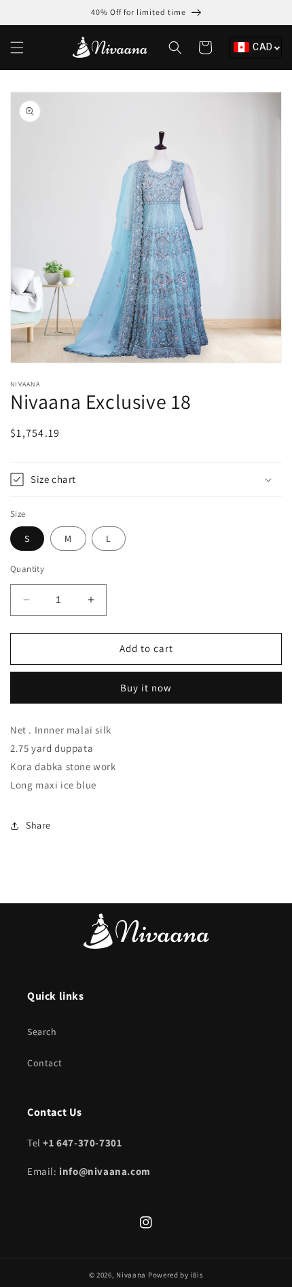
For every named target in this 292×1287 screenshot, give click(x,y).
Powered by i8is (176, 1275)
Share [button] (38, 825)
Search (42, 1032)
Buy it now (146, 687)
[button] (17, 47)
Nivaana (131, 1275)
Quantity (27, 569)
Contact (44, 1063)
